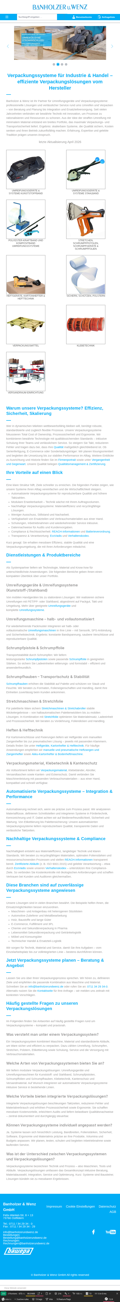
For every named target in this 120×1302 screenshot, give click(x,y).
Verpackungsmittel (26, 345)
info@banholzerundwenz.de (45, 986)
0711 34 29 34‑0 (97, 986)
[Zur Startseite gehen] (60, 7)
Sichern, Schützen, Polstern (86, 295)
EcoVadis (56, 535)
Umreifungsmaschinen (42, 630)
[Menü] (7, 17)
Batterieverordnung (98, 531)
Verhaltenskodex (78, 535)
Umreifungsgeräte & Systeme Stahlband (86, 192)
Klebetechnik (86, 345)
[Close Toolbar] (117, 1293)
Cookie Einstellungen (80, 1206)
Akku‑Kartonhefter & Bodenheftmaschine (57, 754)
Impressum (54, 1206)
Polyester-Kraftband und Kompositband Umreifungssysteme (25, 243)
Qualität (59, 447)
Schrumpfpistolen (37, 659)
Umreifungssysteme (31, 610)
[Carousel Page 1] (54, 64)
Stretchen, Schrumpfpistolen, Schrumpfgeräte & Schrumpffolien (86, 244)
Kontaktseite (45, 990)
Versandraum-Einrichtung (26, 392)
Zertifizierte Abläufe (27, 863)
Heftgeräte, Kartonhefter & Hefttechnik (26, 297)
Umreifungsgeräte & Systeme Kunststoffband (26, 192)
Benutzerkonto (84, 17)
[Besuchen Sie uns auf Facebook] (110, 1231)
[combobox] (37, 17)
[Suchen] (60, 17)
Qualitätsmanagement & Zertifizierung (81, 464)
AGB (113, 1212)
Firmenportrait (67, 459)
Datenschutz (107, 1206)
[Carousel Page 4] (66, 64)
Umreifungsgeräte (59, 605)
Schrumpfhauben (17, 683)
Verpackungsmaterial (54, 770)
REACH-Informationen (66, 531)
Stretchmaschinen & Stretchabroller (64, 708)
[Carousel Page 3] (62, 64)
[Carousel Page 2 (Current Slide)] (58, 64)
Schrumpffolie (78, 659)
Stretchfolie (51, 716)
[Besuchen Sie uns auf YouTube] (93, 1231)
